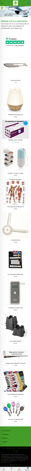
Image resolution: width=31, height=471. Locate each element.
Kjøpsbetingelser (10, 448)
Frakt (3, 448)
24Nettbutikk (18, 465)
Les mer (18, 460)
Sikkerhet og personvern (22, 448)
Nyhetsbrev (15, 451)
